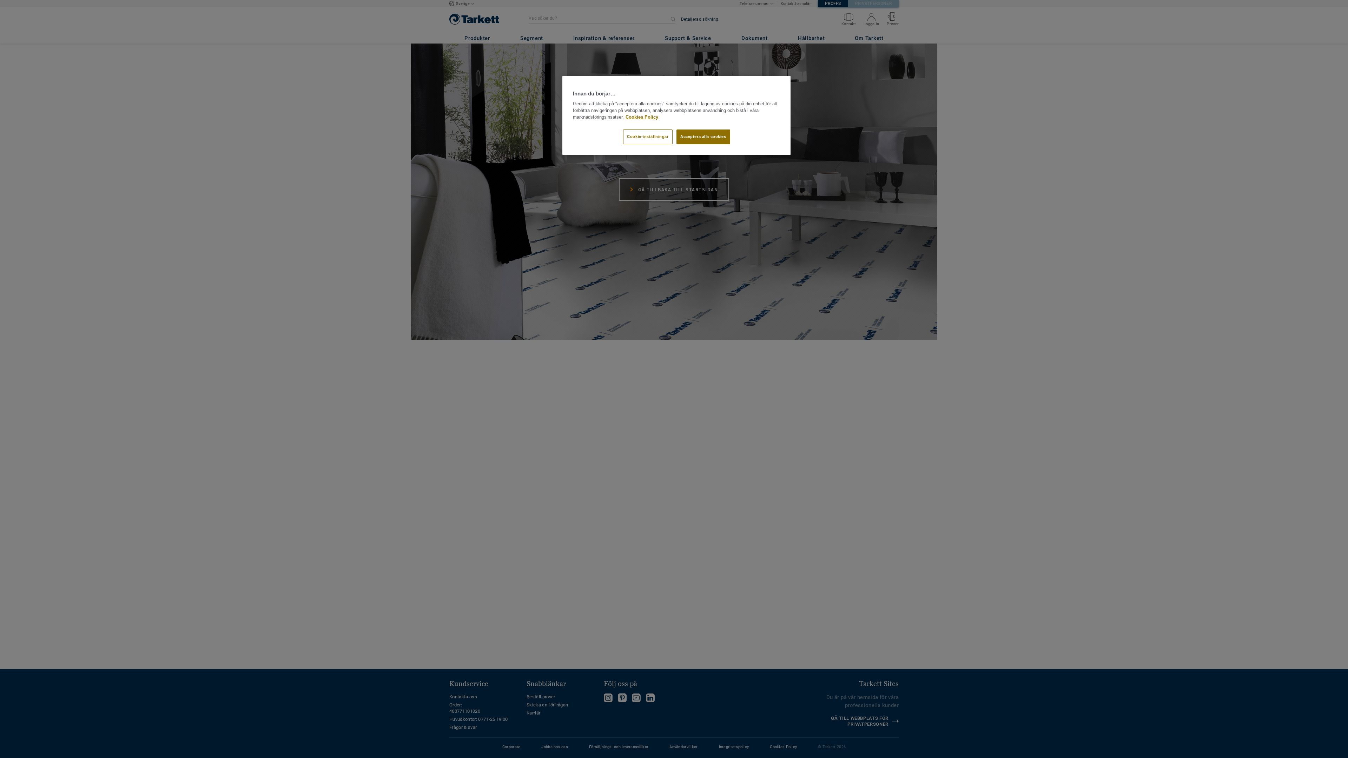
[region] (676, 115)
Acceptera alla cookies (703, 136)
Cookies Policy (642, 117)
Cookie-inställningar (647, 136)
